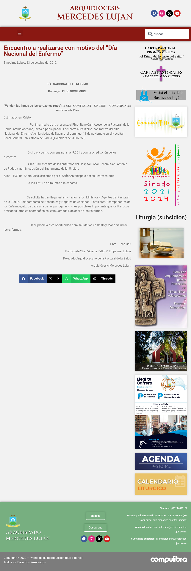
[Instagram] (162, 13)
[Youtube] (177, 13)
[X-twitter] (169, 13)
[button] (20, 33)
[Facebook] (154, 13)
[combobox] (167, 34)
